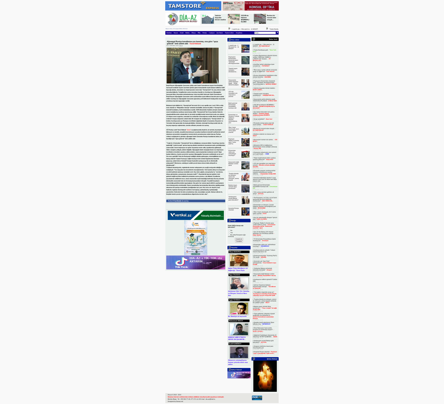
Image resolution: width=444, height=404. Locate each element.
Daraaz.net (179, 401)
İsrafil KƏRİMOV (235, 344)
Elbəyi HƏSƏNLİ (235, 252)
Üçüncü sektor (229, 33)
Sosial (181, 33)
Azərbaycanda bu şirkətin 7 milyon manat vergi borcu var (264, 251)
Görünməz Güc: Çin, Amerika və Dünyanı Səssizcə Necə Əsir (238, 293)
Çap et (181, 45)
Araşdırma (239, 33)
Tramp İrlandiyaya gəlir (270, 29)
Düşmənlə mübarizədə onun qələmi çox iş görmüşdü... (264, 153)
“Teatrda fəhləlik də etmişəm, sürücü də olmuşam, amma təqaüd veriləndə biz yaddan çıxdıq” (264, 301)
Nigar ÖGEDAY (234, 275)
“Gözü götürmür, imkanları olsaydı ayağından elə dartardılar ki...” (264, 316)
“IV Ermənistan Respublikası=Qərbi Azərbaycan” (264, 239)
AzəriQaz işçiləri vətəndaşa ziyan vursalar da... (263, 65)
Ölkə (199, 33)
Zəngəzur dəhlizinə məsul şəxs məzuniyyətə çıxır (263, 347)
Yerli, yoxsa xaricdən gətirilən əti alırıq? (263, 193)
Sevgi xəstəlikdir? (263, 119)
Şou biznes (220, 33)
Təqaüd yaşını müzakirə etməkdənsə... (232, 70)
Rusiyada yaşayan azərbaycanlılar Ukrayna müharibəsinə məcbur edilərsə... (264, 172)
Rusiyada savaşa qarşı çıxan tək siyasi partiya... (263, 123)
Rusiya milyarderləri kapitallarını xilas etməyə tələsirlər (265, 76)
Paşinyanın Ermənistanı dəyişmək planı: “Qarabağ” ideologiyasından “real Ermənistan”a (265, 82)
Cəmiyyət (211, 33)
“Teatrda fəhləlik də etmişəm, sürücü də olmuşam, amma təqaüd (233, 177)
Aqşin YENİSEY (234, 300)
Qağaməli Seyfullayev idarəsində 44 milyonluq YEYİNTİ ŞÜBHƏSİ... (265, 336)
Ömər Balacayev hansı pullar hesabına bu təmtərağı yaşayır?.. (263, 329)
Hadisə (187, 33)
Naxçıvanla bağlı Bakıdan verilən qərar (233, 163)
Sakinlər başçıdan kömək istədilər (220, 18)
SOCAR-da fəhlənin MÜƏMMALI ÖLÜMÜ (264, 106)
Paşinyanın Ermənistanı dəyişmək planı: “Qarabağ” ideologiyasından (233, 60)
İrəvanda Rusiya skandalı (233, 209)
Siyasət (176, 33)
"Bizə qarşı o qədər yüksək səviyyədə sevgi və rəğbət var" (265, 70)
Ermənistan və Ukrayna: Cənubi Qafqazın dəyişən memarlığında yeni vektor (264, 206)
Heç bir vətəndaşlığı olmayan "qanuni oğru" (265, 218)
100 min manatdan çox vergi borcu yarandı (232, 94)
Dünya (194, 33)
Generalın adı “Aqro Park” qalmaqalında (264, 262)
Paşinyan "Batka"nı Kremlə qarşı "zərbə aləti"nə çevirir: (264, 225)
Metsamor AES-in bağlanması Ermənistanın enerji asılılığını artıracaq (265, 146)
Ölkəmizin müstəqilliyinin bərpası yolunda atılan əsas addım (238, 362)
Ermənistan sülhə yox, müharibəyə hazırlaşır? (232, 153)
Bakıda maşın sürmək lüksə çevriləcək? (232, 186)
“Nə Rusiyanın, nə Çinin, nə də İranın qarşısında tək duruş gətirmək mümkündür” (265, 199)
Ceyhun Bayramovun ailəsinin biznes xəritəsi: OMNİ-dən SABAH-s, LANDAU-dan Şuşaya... (265, 58)
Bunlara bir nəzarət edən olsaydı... (271, 18)
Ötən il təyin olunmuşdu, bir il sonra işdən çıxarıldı (233, 130)
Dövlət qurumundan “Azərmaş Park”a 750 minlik (265, 256)
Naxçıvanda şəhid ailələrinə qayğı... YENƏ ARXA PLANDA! (233, 82)
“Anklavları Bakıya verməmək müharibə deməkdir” (262, 269)
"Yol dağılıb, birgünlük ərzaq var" (264, 293)
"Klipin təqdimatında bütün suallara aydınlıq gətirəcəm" (264, 158)
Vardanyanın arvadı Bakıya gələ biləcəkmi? (233, 198)
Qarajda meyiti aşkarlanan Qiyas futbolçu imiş (263, 323)
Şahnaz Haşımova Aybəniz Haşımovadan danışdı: (264, 286)
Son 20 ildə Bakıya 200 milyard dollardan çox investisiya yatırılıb (263, 233)
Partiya (205, 33)
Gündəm (169, 33)
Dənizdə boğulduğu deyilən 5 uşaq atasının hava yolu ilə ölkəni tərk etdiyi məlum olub (265, 179)
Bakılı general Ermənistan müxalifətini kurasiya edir (232, 105)
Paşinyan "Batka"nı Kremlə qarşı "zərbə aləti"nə (233, 141)
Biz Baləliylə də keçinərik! (237, 316)
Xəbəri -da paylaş (178, 201)
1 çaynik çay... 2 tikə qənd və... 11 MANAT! (238, 29)
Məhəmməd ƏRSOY (236, 321)
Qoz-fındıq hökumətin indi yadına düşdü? (263, 113)
